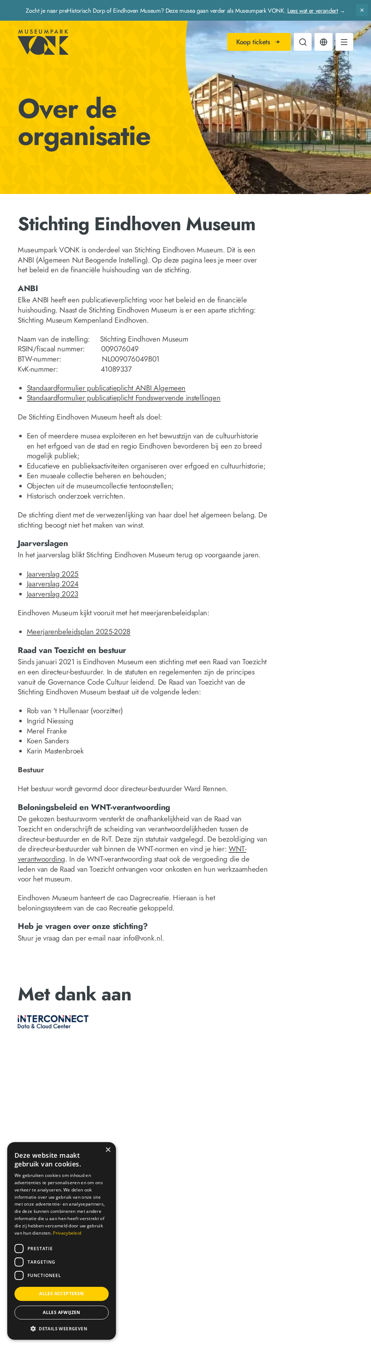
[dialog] (61, 1241)
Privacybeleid (67, 1233)
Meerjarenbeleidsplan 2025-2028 (78, 631)
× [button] (108, 1150)
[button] (61, 1328)
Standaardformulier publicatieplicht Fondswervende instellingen (124, 397)
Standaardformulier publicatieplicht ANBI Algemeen (106, 388)
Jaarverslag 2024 (53, 583)
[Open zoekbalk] (303, 42)
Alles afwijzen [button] (61, 1312)
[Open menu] (344, 42)
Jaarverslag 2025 (53, 574)
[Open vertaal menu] (323, 42)
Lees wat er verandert (312, 10)
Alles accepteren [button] (61, 1293)
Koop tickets (253, 42)
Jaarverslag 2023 (52, 593)
